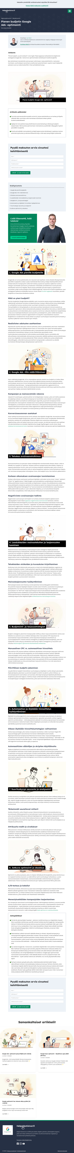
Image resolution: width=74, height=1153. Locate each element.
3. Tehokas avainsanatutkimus (18, 195)
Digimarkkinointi (6, 18)
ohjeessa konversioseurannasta (17, 426)
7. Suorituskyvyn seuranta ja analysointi (20, 205)
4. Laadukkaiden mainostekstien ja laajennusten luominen (25, 198)
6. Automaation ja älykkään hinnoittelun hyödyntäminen (25, 203)
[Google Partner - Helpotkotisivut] (8, 1130)
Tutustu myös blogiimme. (24, 1140)
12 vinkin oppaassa (46, 291)
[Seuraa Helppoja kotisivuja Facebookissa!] (18, 1143)
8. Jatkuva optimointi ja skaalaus (19, 208)
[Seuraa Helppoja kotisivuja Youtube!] (23, 1143)
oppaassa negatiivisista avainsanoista (36, 500)
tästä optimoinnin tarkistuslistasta (47, 910)
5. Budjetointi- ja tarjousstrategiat (19, 200)
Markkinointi (16, 18)
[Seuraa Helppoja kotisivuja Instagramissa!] (21, 1143)
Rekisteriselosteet (62, 1151)
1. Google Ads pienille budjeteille (18, 190)
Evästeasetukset (21, 1151)
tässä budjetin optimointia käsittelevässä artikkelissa (29, 643)
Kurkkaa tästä (24, 44)
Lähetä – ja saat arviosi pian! (20, 172)
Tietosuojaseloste (11, 1151)
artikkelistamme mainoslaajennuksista (43, 596)
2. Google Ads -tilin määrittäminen (19, 192)
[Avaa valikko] (70, 11)
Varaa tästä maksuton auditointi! (37, 6)
